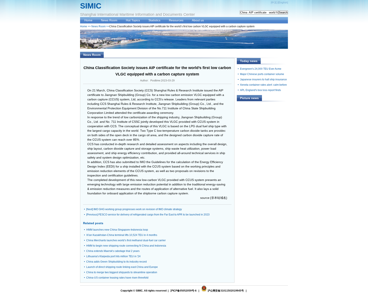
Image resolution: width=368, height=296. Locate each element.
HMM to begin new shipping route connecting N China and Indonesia (126, 245)
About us (198, 20)
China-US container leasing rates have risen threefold (117, 277)
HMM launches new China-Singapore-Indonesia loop (117, 229)
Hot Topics (133, 20)
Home (88, 20)
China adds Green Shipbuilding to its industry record (116, 261)
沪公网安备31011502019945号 (226, 290)
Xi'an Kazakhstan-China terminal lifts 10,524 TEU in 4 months (121, 235)
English (283, 2)
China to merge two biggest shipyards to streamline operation (121, 272)
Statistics (154, 20)
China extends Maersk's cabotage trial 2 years (112, 251)
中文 (274, 2)
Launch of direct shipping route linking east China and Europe (122, 267)
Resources (176, 20)
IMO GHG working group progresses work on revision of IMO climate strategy (137, 209)
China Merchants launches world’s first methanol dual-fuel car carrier (126, 240)
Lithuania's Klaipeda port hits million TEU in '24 (113, 256)
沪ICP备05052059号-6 (183, 290)
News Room (109, 20)
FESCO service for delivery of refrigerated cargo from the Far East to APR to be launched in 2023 (154, 214)
